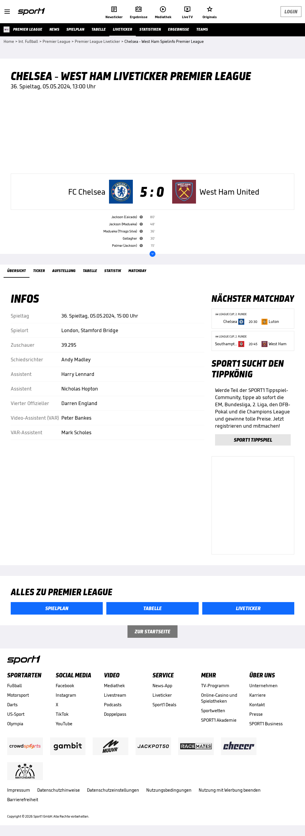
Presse (256, 714)
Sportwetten (213, 710)
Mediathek (114, 685)
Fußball (14, 685)
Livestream (115, 695)
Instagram (66, 695)
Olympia (15, 723)
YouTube (64, 723)
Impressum (18, 790)
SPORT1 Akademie (218, 720)
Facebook (65, 685)
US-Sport (15, 714)
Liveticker (162, 695)
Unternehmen (263, 685)
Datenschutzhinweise (58, 790)
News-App (162, 685)
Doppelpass (115, 714)
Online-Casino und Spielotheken (219, 698)
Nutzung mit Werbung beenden (230, 790)
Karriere (257, 695)
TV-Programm (215, 685)
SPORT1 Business (266, 723)
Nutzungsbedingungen (169, 790)
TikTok (62, 714)
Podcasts (113, 704)
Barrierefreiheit (22, 799)
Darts (12, 704)
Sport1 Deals (164, 704)
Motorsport (18, 695)
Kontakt (257, 704)
